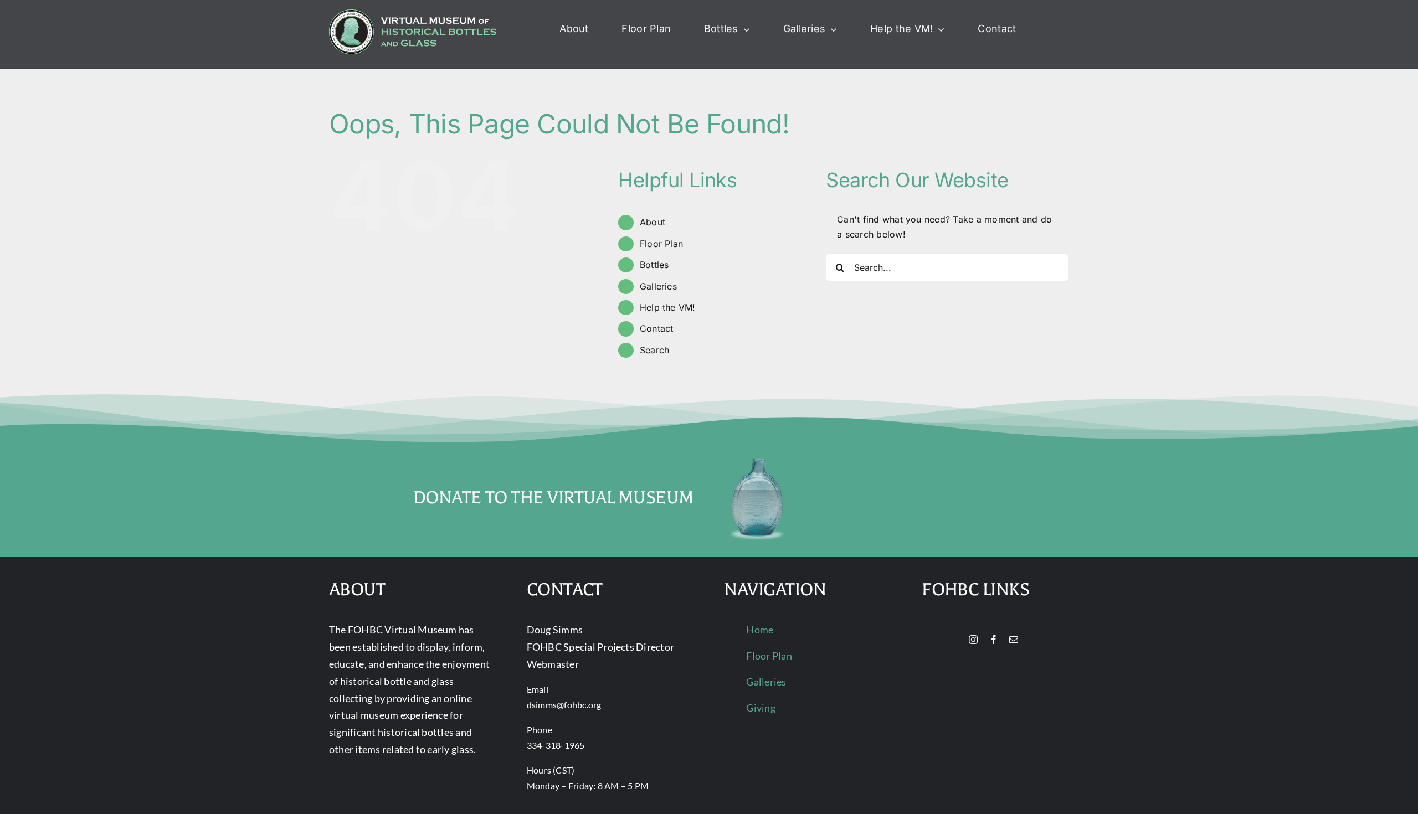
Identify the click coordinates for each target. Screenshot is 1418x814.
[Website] (954, 640)
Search (654, 350)
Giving (760, 708)
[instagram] (973, 639)
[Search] (1052, 29)
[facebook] (993, 639)
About (652, 222)
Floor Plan (661, 243)
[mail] (1013, 639)
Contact (657, 328)
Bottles (654, 264)
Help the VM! (668, 307)
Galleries (658, 286)
